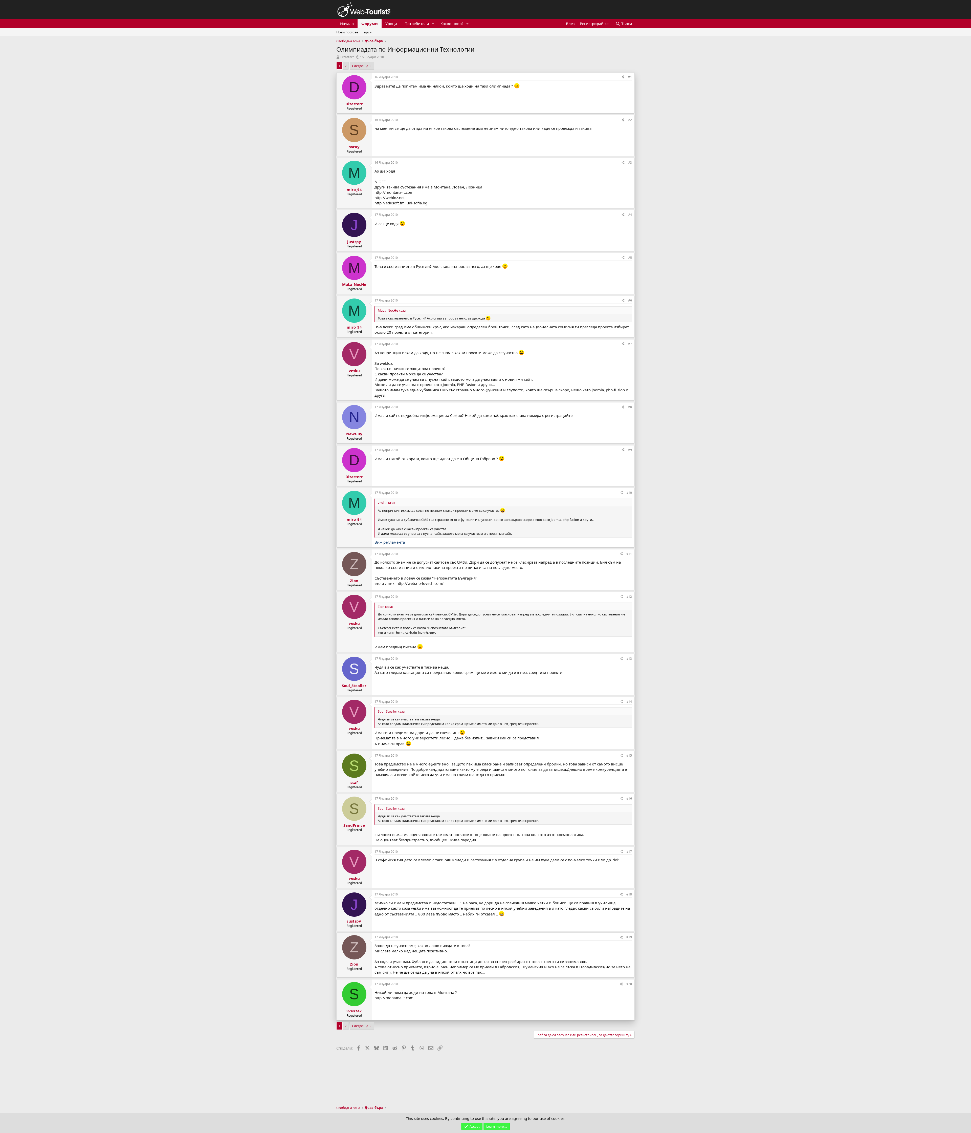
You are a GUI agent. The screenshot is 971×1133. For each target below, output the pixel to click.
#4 (630, 214)
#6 (630, 300)
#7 (630, 344)
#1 (630, 77)
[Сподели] (623, 77)
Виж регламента (389, 542)
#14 (629, 701)
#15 (629, 755)
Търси (366, 32)
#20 (629, 984)
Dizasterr (347, 57)
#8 (630, 407)
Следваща (360, 65)
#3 (630, 162)
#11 (629, 554)
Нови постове (347, 32)
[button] (433, 23)
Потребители (417, 23)
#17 (629, 851)
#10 (629, 492)
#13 (629, 658)
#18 (629, 894)
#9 (630, 450)
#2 (630, 120)
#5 (630, 257)
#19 (629, 937)
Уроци (391, 23)
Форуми (369, 23)
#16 (629, 798)
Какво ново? (452, 23)
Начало (347, 23)
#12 (629, 596)
